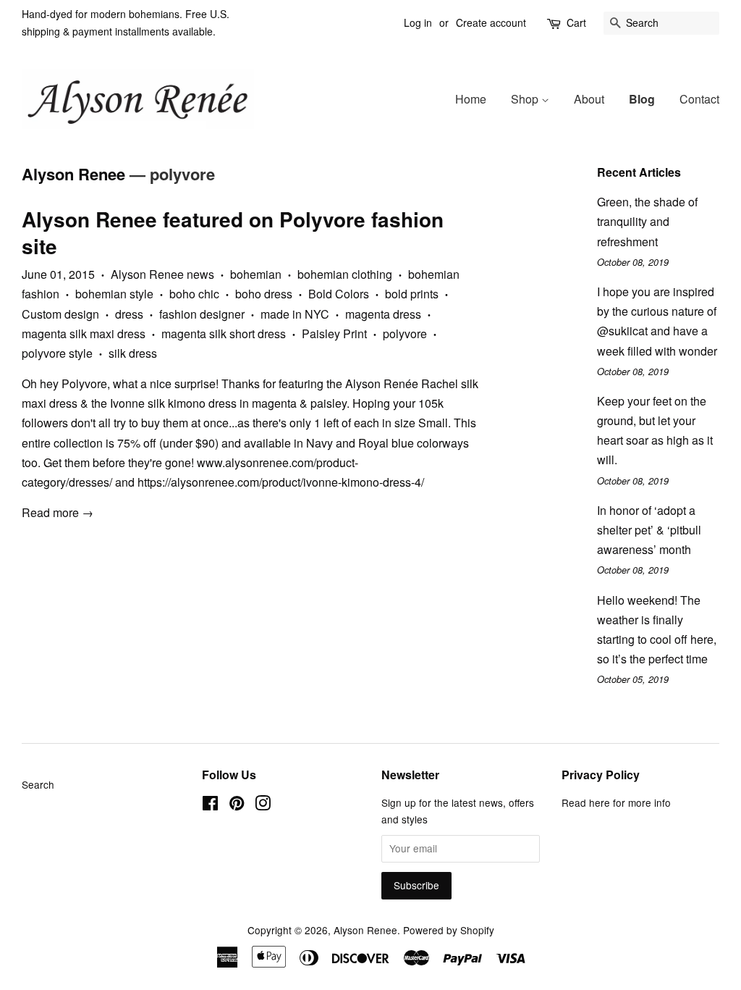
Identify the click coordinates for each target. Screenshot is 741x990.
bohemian (255, 274)
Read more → (57, 512)
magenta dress (383, 314)
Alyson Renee (73, 173)
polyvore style (57, 353)
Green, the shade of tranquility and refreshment (647, 221)
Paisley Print (334, 333)
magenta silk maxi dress (83, 333)
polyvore (405, 333)
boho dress (263, 293)
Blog (642, 99)
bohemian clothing (344, 274)
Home (470, 99)
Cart (576, 22)
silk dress (133, 353)
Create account (491, 22)
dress (129, 314)
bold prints (412, 293)
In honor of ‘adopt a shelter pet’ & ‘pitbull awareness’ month (649, 530)
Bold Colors (338, 293)
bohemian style (114, 293)
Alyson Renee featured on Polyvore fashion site (233, 232)
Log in (418, 22)
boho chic (194, 293)
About (589, 99)
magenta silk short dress (223, 333)
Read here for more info (616, 802)
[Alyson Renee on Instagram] (263, 805)
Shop (526, 99)
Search (38, 784)
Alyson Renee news (162, 274)
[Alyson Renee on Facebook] (210, 805)
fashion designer (202, 314)
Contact (699, 99)
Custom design (60, 314)
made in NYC (295, 314)
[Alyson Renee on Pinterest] (237, 805)
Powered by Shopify (448, 930)
